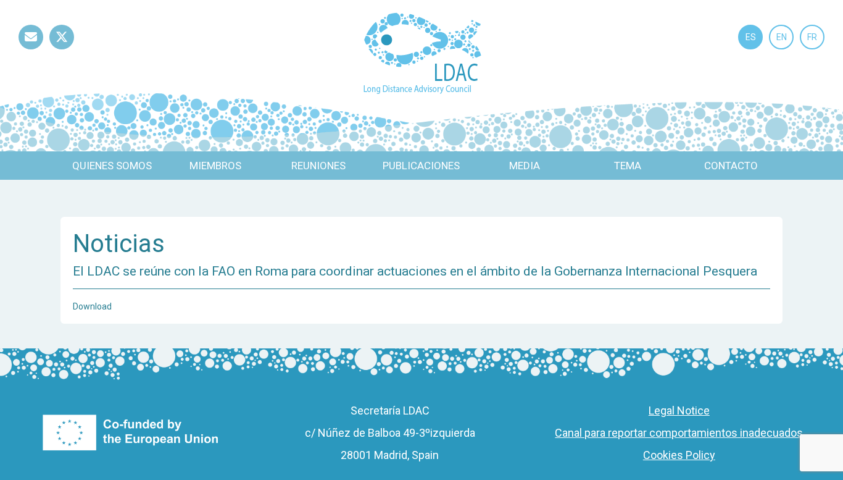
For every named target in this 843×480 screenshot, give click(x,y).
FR (812, 37)
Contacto (731, 165)
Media (524, 165)
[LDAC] (422, 52)
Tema (627, 165)
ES (750, 37)
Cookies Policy (679, 454)
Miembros (215, 165)
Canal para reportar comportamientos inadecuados (679, 432)
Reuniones (318, 165)
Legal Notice (679, 410)
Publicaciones (421, 165)
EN (781, 37)
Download (92, 306)
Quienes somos (112, 165)
